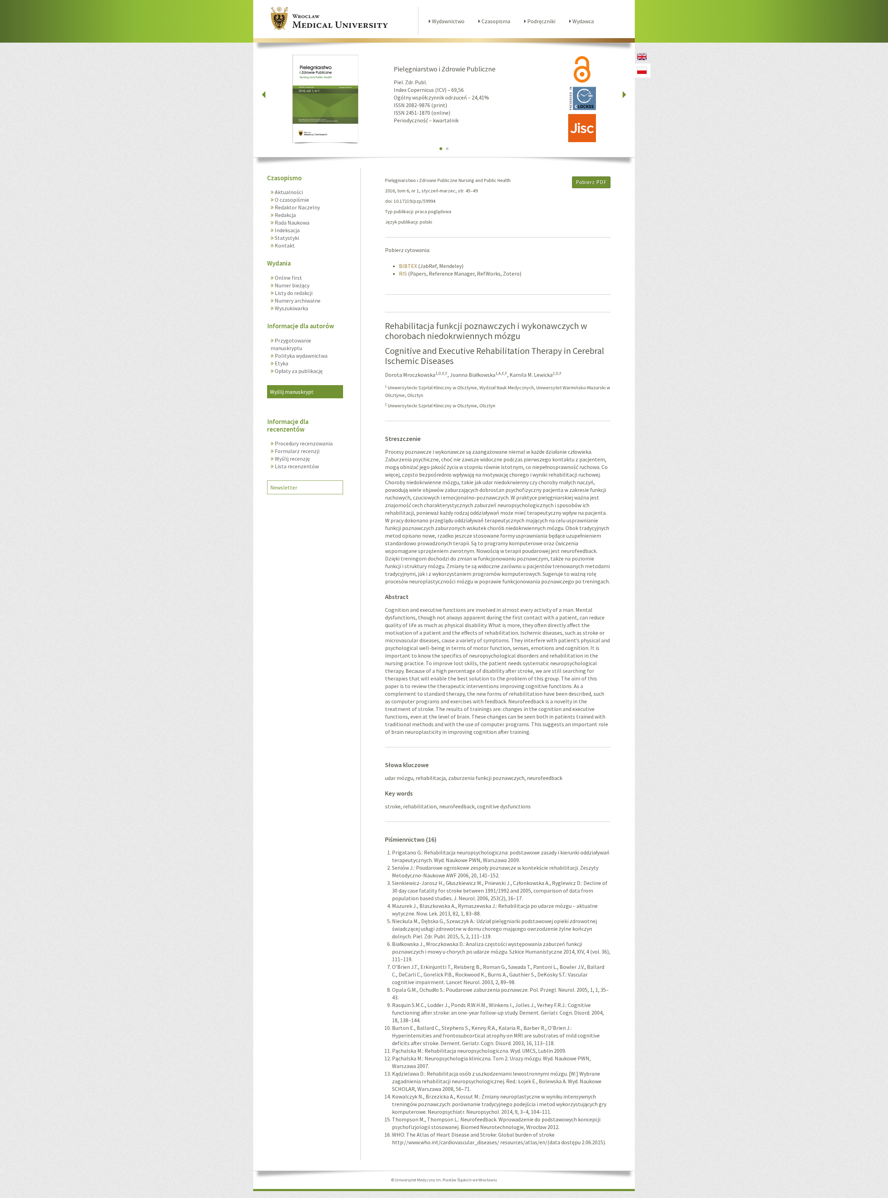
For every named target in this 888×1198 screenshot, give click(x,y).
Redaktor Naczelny (297, 207)
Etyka (281, 363)
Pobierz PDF (591, 182)
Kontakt (284, 245)
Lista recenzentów (296, 466)
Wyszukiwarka (291, 308)
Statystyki (286, 237)
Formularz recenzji (296, 451)
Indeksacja (287, 230)
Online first (288, 277)
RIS (403, 273)
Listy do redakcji (293, 292)
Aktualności (288, 192)
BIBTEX (408, 265)
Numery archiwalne (297, 300)
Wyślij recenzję (292, 458)
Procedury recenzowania (303, 443)
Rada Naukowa (291, 222)
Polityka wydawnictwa (300, 355)
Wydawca (582, 21)
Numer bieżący (291, 285)
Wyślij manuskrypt (292, 391)
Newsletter (283, 487)
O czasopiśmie (291, 199)
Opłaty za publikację (298, 370)
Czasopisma (495, 21)
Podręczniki (540, 21)
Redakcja (285, 214)
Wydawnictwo (447, 21)
